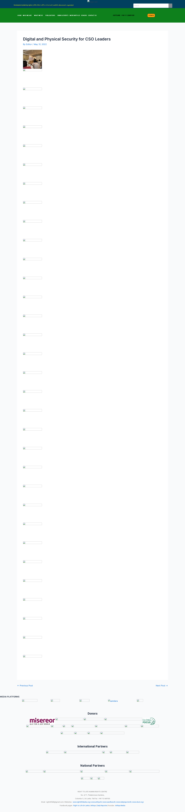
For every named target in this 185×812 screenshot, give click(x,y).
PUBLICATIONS (50, 15)
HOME (19, 15)
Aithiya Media (120, 805)
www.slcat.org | (138, 802)
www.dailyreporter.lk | (124, 802)
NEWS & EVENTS (63, 15)
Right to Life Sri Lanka (81, 805)
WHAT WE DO (38, 15)
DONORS (84, 15)
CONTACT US (92, 15)
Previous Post (25, 686)
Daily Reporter (102, 805)
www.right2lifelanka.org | (82, 802)
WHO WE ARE (27, 15)
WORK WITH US (75, 15)
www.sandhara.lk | (109, 802)
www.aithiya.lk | (96, 802)
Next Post (162, 686)
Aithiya (93, 805)
